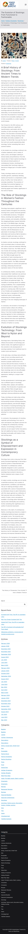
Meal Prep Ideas (5, 775)
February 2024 (5, 695)
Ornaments (4, 781)
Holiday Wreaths (6, 773)
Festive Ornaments (6, 756)
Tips (2, 810)
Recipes (3, 786)
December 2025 (6, 649)
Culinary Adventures (7, 737)
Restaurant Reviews (6, 789)
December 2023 (6, 701)
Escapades (4, 751)
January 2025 (5, 671)
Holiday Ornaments (6, 770)
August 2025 (5, 657)
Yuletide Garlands (6, 819)
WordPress (16, 931)
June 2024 (4, 684)
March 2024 (4, 692)
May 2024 (4, 687)
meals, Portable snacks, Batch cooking (12, 778)
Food (2, 765)
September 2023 (6, 709)
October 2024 (5, 673)
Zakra (9, 931)
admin (4, 60)
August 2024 (5, 679)
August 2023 (5, 712)
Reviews (3, 792)
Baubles (3, 729)
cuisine (3, 734)
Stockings (8, 63)
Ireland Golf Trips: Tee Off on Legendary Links (12, 623)
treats (3, 813)
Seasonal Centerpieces (7, 797)
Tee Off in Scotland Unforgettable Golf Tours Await (12, 628)
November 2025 (6, 651)
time (2, 808)
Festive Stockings (6, 759)
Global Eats (4, 767)
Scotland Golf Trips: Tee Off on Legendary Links (13, 615)
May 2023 (4, 720)
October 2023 (5, 706)
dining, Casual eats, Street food (10, 745)
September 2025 (6, 654)
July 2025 (4, 660)
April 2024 (4, 690)
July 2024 (4, 681)
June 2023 (4, 717)
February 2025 (5, 668)
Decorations (4, 740)
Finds (2, 762)
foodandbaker (15, 929)
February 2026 (5, 643)
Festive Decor (5, 754)
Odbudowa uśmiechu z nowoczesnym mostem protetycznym (12, 633)
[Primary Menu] (25, 4)
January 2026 (5, 646)
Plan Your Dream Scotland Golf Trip (11, 619)
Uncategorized (5, 816)
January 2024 (5, 698)
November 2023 (6, 703)
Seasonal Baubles (6, 795)
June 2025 (4, 662)
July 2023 (4, 714)
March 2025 (4, 665)
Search (3, 600)
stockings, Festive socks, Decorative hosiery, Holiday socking (11, 804)
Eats (2, 748)
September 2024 (6, 676)
